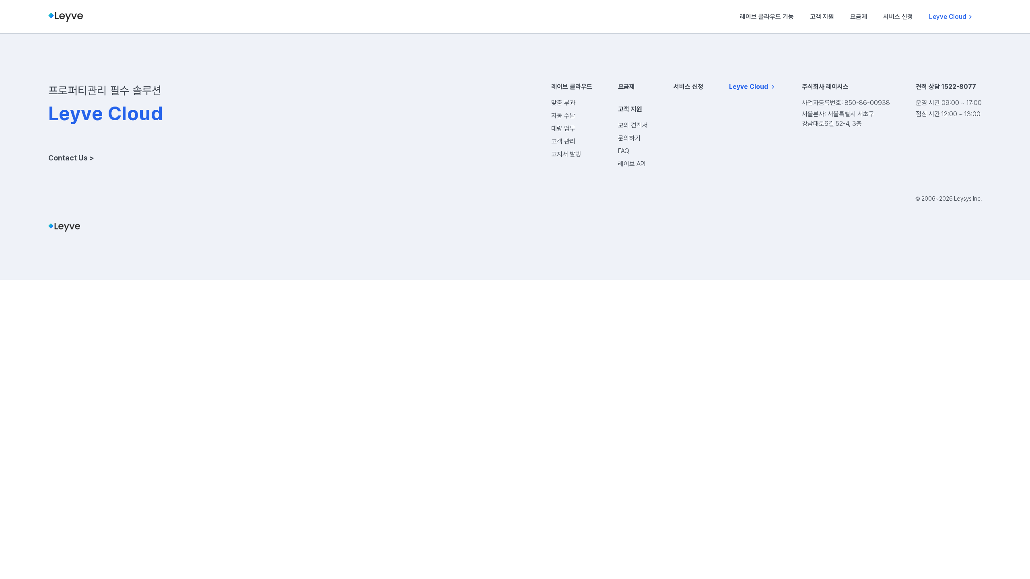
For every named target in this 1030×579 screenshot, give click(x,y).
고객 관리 (563, 141)
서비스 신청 (898, 17)
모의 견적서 (633, 125)
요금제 (858, 17)
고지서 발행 (566, 154)
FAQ (623, 151)
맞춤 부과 (563, 103)
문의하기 (629, 138)
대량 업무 (563, 128)
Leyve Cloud (947, 17)
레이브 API (631, 164)
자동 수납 (563, 115)
